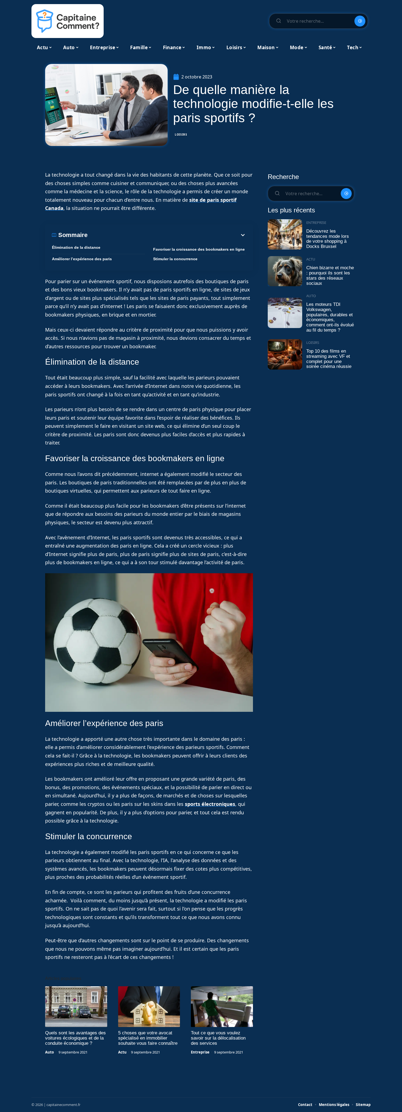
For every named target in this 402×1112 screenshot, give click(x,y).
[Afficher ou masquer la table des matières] (167, 235)
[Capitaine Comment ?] (67, 21)
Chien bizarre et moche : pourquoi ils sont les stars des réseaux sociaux (330, 275)
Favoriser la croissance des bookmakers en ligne (199, 249)
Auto (49, 1052)
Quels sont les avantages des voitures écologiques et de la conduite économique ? (75, 1038)
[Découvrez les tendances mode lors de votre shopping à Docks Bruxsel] (285, 234)
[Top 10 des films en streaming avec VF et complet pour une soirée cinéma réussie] (285, 354)
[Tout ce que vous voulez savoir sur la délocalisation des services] (222, 1006)
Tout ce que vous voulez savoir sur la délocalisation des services (218, 1038)
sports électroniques (210, 804)
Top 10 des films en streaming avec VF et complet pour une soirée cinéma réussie (328, 359)
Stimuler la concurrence (175, 259)
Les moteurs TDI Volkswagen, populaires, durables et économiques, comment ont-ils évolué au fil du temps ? (330, 317)
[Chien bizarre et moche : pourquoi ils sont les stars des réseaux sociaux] (285, 271)
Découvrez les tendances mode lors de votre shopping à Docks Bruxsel (327, 239)
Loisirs (181, 134)
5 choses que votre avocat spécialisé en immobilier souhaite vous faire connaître (147, 1038)
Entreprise (200, 1052)
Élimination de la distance (76, 247)
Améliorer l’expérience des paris (82, 259)
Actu (122, 1052)
